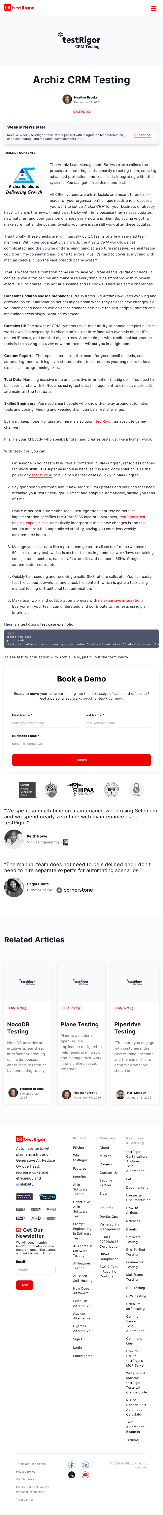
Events (131, 1229)
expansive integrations (124, 600)
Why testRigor (80, 1157)
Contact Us (108, 1173)
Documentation (138, 1187)
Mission (106, 1156)
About (104, 1147)
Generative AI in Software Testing (81, 1209)
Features (79, 1168)
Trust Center (24, 1499)
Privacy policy (26, 1471)
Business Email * (25, 736)
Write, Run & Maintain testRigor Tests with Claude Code (136, 1382)
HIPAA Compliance (109, 1256)
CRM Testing (82, 111)
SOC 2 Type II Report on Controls (109, 1271)
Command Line (134, 1341)
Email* (21, 1261)
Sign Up (79, 1339)
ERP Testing (135, 1288)
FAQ (129, 1179)
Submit (81, 760)
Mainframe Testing (134, 1277)
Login (77, 1347)
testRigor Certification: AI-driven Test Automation (136, 1161)
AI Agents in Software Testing (82, 1251)
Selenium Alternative (81, 1303)
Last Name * (94, 715)
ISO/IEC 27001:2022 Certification (109, 1241)
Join (24, 1285)
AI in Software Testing (80, 1189)
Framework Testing (135, 1264)
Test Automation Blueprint (135, 1427)
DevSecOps (109, 1217)
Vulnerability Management (110, 1226)
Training (132, 1440)
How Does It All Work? (83, 1290)
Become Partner (106, 1182)
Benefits (79, 1177)
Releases (133, 1221)
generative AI (40, 475)
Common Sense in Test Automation (135, 1323)
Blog (103, 1193)
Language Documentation (138, 1197)
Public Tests (82, 1356)
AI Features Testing (82, 1265)
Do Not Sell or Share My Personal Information (32, 1489)
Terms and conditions (31, 1463)
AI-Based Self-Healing (83, 1278)
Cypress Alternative (81, 1328)
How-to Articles (132, 1210)
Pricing (78, 1147)
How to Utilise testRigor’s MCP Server (135, 1358)
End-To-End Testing (135, 1252)
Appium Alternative (81, 1315)
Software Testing (133, 1239)
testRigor (104, 421)
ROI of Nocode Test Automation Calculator (136, 1407)
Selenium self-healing (135, 1306)
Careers (106, 1164)
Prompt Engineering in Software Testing (82, 1231)
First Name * (22, 715)
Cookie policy (25, 1479)
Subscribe (142, 135)
